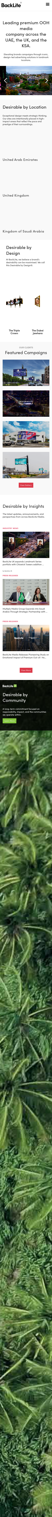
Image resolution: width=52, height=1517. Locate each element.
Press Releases (10, 575)
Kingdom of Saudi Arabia (23, 231)
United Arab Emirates (20, 159)
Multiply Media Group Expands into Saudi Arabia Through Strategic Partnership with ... (25, 610)
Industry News (10, 528)
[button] (48, 4)
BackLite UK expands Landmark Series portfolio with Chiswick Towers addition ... (23, 563)
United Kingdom (16, 195)
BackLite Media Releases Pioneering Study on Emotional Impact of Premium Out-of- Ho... (26, 656)
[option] (14, 305)
